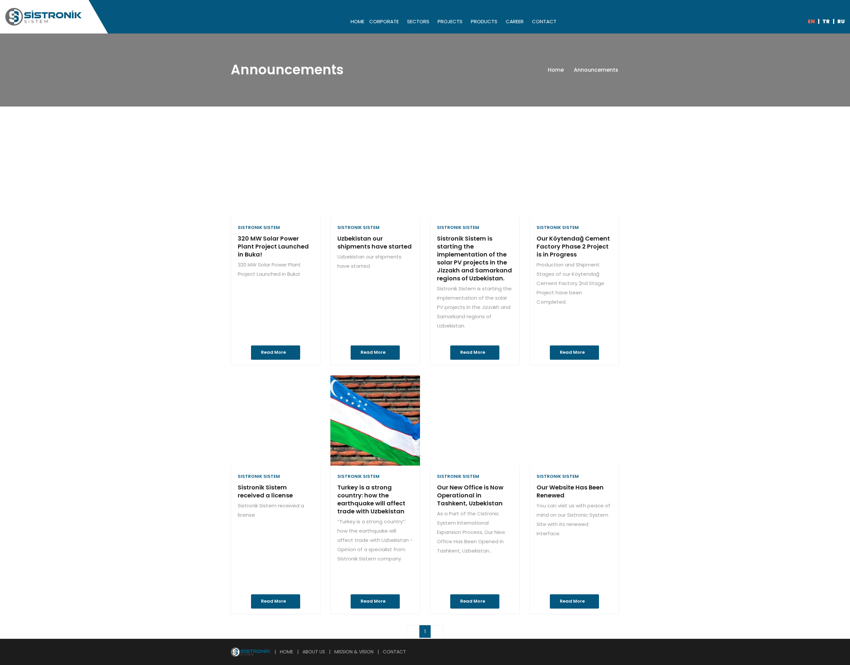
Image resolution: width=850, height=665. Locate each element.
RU (841, 21)
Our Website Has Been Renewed (570, 491)
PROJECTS (450, 21)
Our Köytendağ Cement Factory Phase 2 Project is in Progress (573, 246)
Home (556, 70)
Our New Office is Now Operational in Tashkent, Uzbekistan (470, 495)
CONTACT (544, 21)
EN (811, 21)
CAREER (515, 21)
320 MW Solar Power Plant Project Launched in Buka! (273, 246)
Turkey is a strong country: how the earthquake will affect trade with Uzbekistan (371, 499)
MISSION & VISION (354, 651)
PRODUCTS (484, 21)
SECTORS (418, 21)
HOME (357, 21)
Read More (274, 352)
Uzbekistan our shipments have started (374, 242)
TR (826, 21)
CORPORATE (384, 21)
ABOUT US (313, 651)
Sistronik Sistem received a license (265, 491)
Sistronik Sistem (259, 227)
